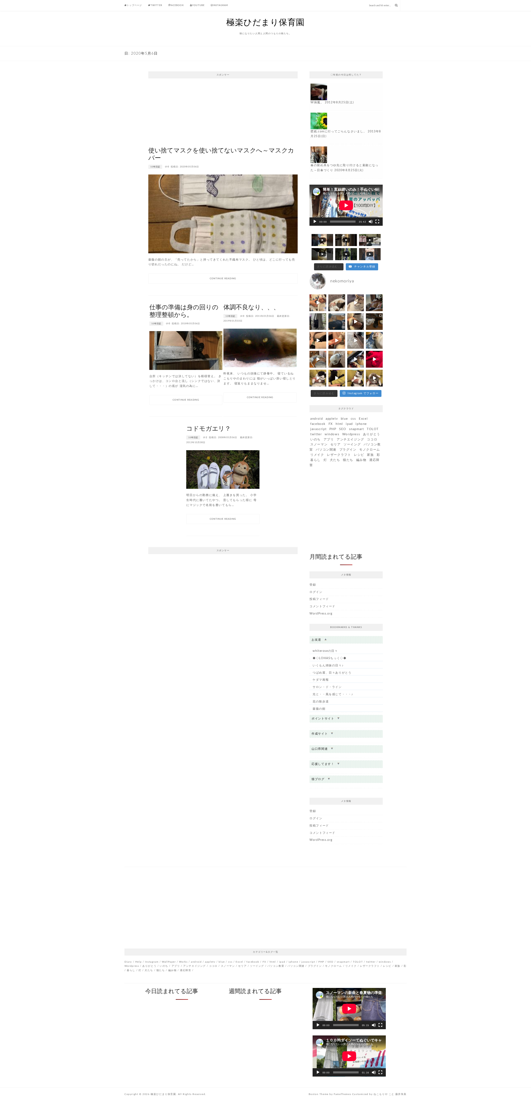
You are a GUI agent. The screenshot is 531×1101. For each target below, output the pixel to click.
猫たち (348, 460)
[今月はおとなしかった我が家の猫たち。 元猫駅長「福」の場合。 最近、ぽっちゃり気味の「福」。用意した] (355, 302)
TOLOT (373, 429)
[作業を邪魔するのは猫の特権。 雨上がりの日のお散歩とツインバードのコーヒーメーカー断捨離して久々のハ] (374, 340)
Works (183, 962)
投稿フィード (319, 599)
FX (331, 424)
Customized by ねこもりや (370, 1094)
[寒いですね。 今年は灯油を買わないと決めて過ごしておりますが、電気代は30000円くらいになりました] (355, 359)
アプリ (329, 439)
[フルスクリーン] (377, 221)
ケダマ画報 (321, 679)
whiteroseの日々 (325, 651)
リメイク (317, 454)
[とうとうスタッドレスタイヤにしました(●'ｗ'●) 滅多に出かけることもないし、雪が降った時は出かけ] (374, 359)
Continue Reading (223, 278)
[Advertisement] (223, 112)
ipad (349, 424)
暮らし (315, 460)
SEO (342, 429)
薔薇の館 (319, 708)
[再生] (315, 221)
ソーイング (352, 444)
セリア (335, 444)
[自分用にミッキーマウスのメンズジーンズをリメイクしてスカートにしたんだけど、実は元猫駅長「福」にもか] (374, 321)
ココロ (372, 439)
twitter (316, 434)
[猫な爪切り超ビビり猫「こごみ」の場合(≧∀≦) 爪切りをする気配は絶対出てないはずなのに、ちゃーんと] (317, 378)
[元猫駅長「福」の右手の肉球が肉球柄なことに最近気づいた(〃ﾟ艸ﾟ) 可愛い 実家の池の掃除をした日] (336, 302)
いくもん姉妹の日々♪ (328, 665)
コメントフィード (322, 606)
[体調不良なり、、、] (260, 347)
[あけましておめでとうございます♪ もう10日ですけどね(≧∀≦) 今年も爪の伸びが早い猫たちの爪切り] (374, 378)
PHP (332, 429)
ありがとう (371, 434)
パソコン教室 (275, 966)
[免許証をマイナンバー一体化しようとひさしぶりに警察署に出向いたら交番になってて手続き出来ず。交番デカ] (374, 302)
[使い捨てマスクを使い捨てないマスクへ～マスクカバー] (223, 213)
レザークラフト (339, 454)
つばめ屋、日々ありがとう (332, 672)
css (353, 418)
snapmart (356, 429)
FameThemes (342, 1094)
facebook (318, 424)
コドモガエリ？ (208, 429)
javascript (318, 429)
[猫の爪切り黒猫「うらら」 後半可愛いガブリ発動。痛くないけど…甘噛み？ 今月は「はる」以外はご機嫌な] (317, 359)
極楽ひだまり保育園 (265, 22)
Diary (128, 962)
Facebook (177, 5)
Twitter (156, 5)
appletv (332, 418)
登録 (312, 584)
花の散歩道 (321, 701)
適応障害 (185, 970)
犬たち (335, 460)
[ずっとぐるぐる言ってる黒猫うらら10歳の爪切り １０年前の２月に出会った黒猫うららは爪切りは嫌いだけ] (317, 340)
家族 (370, 454)
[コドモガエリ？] (222, 469)
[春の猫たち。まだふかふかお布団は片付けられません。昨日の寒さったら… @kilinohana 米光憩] (317, 321)
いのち (315, 439)
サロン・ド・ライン (327, 687)
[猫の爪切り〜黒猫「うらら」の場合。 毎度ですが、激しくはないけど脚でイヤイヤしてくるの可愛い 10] (336, 378)
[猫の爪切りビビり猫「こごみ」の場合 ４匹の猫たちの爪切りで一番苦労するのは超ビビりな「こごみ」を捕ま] (317, 302)
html (339, 424)
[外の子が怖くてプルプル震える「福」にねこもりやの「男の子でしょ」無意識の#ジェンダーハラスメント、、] (355, 340)
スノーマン (319, 444)
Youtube (198, 5)
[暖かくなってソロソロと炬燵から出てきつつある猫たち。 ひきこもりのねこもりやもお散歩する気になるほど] (336, 359)
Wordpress (351, 434)
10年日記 (155, 167)
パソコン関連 (326, 449)
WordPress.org (320, 613)
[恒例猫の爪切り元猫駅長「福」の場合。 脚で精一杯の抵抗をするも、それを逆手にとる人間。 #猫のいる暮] (336, 340)
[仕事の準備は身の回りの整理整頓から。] (186, 350)
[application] (346, 205)
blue (344, 418)
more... (346, 96)
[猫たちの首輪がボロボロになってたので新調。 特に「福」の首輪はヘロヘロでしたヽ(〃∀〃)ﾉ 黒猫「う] (336, 321)
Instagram (220, 5)
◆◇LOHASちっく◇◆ (329, 658)
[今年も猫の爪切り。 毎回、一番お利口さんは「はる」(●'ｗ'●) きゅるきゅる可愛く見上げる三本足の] (355, 378)
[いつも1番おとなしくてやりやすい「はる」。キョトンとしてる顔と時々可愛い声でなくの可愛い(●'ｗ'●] (355, 321)
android (316, 418)
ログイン (315, 592)
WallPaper (169, 962)
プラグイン (348, 449)
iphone (361, 424)
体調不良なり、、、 (251, 307)
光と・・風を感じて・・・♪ (333, 694)
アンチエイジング (350, 439)
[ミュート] (371, 221)
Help (138, 962)
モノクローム (369, 449)
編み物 (361, 460)
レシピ (359, 454)
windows (332, 434)
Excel (363, 418)
